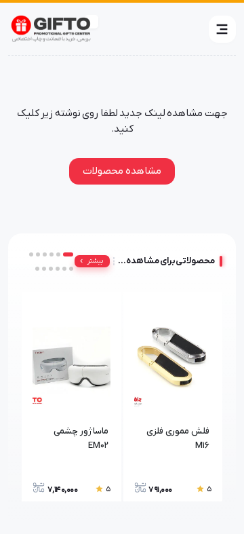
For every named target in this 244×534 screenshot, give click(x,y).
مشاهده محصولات (122, 171)
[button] (222, 29)
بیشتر (95, 260)
